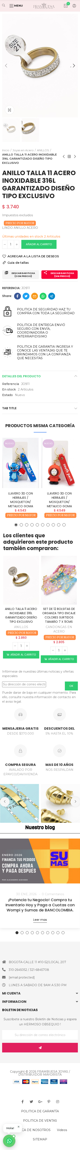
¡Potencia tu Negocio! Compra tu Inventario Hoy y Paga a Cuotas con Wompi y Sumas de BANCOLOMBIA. (40, 905)
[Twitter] (31, 1101)
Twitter (26, 296)
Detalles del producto (21, 376)
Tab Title (9, 408)
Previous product (64, 156)
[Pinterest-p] (49, 1101)
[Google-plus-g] (40, 1101)
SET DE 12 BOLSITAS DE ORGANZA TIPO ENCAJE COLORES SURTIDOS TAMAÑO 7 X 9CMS (59, 615)
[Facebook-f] (22, 1101)
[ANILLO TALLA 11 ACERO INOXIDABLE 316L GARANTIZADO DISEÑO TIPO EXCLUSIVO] (21, 580)
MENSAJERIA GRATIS (20, 728)
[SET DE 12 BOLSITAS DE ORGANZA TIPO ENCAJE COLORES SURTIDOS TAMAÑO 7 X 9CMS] (59, 580)
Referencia (10, 384)
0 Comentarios (53, 894)
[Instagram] (57, 1101)
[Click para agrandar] (9, 110)
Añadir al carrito (39, 244)
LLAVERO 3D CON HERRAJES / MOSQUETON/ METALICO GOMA (20, 499)
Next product (74, 156)
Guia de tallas (18, 263)
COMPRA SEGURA (20, 764)
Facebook (17, 296)
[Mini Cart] (63, 6)
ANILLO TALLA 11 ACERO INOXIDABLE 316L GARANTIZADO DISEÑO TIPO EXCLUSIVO (21, 615)
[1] (40, 1047)
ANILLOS (21, 627)
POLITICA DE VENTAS (40, 1121)
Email (34, 296)
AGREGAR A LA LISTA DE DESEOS (33, 256)
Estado (7, 395)
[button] (6, 65)
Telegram (51, 296)
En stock (9, 389)
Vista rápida (28, 454)
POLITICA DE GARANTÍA (40, 1111)
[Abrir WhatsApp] (9, 1141)
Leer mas (40, 920)
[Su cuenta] (72, 6)
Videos (62, 1130)
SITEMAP (40, 1139)
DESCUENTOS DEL (59, 728)
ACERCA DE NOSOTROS (32, 1130)
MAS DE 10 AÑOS (59, 764)
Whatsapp (43, 296)
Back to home (69, 156)
